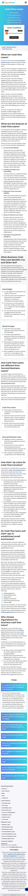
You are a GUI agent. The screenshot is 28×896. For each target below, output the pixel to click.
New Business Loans (7, 829)
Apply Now (14, 37)
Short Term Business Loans (9, 836)
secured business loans (8, 383)
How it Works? (6, 791)
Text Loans (5, 805)
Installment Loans (6, 815)
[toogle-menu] (25, 2)
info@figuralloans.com (16, 847)
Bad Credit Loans (6, 810)
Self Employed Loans (7, 827)
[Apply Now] (22, 889)
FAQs (3, 795)
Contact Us (5, 798)
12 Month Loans (6, 817)
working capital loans (7, 612)
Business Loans (6, 824)
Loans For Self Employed (8, 812)
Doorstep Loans (6, 803)
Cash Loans (5, 819)
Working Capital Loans (8, 838)
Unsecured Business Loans (9, 834)
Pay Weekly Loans (7, 808)
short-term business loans (17, 470)
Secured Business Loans (8, 831)
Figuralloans (14, 895)
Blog (3, 793)
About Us (4, 788)
